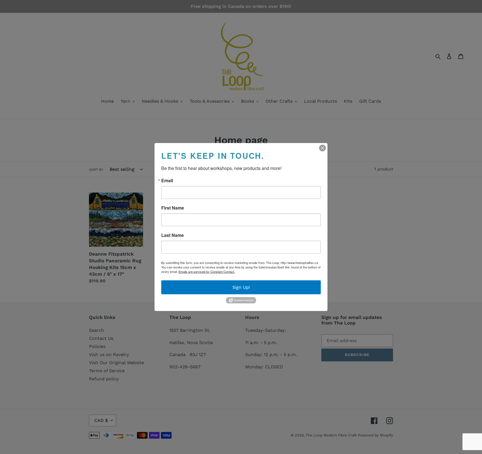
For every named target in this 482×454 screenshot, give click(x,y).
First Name (172, 207)
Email (167, 180)
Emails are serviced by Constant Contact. (207, 271)
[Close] (322, 148)
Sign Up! (241, 287)
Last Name (172, 235)
